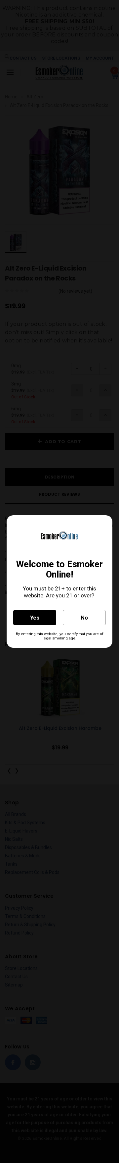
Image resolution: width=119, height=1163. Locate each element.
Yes (34, 617)
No (84, 617)
